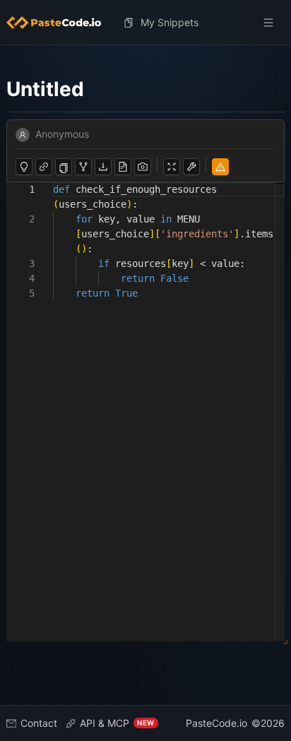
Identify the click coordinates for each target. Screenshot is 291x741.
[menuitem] (59, 22)
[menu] (145, 22)
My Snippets (169, 22)
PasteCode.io (216, 723)
